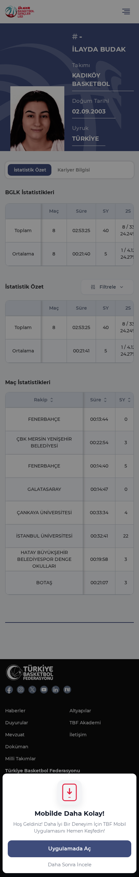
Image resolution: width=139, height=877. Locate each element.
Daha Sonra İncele (69, 864)
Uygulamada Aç (69, 849)
